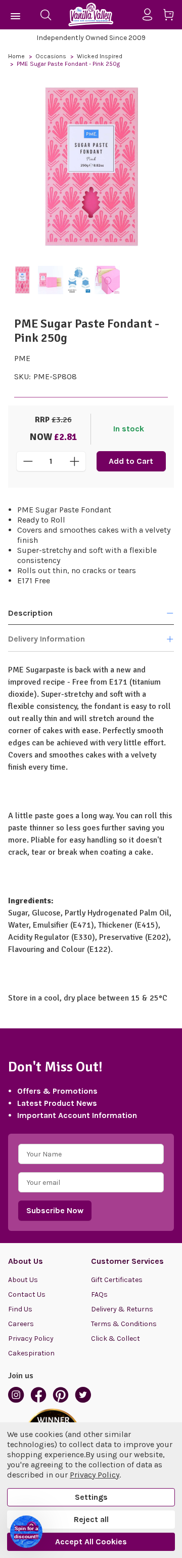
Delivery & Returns (122, 1309)
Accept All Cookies (91, 1541)
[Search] (45, 14)
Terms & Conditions (124, 1324)
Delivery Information (46, 639)
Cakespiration (31, 1353)
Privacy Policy (31, 1338)
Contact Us (27, 1294)
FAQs (99, 1294)
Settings (91, 1497)
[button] (26, 1531)
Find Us (20, 1309)
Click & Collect (115, 1338)
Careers (21, 1324)
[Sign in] (151, 14)
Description (30, 613)
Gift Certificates (117, 1279)
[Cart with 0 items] (172, 16)
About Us (23, 1279)
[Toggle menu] (16, 14)
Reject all (91, 1519)
